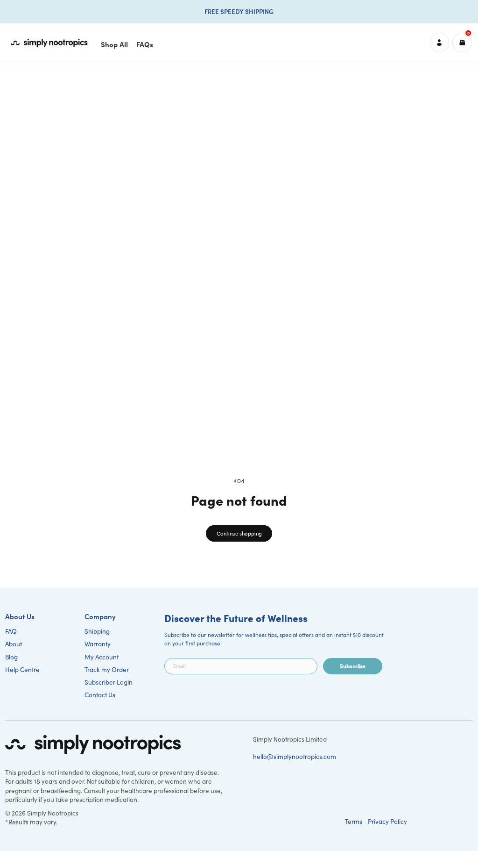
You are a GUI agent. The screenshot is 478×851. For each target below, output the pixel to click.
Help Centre (22, 669)
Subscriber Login (108, 682)
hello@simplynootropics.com (294, 756)
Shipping (97, 631)
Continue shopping (239, 533)
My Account (101, 656)
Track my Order (106, 669)
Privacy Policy (387, 821)
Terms (353, 821)
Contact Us (99, 694)
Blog (11, 656)
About (13, 643)
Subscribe (353, 666)
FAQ (11, 631)
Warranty (97, 643)
